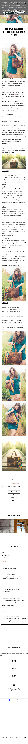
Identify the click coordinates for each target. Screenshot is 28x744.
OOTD (14, 486)
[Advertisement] (14, 719)
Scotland (20, 486)
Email (14, 500)
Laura (3, 574)
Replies (4, 561)
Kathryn (14, 483)
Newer (14, 661)
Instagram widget (15, 699)
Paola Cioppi (5, 598)
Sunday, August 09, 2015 (11, 574)
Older (14, 676)
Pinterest (14, 497)
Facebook (14, 491)
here (15, 94)
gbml (25, 737)
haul (3, 486)
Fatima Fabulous (6, 553)
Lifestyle (9, 486)
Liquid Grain (5, 737)
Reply (3, 557)
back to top (14, 739)
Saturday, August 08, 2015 (17, 552)
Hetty (12, 231)
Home (14, 668)
